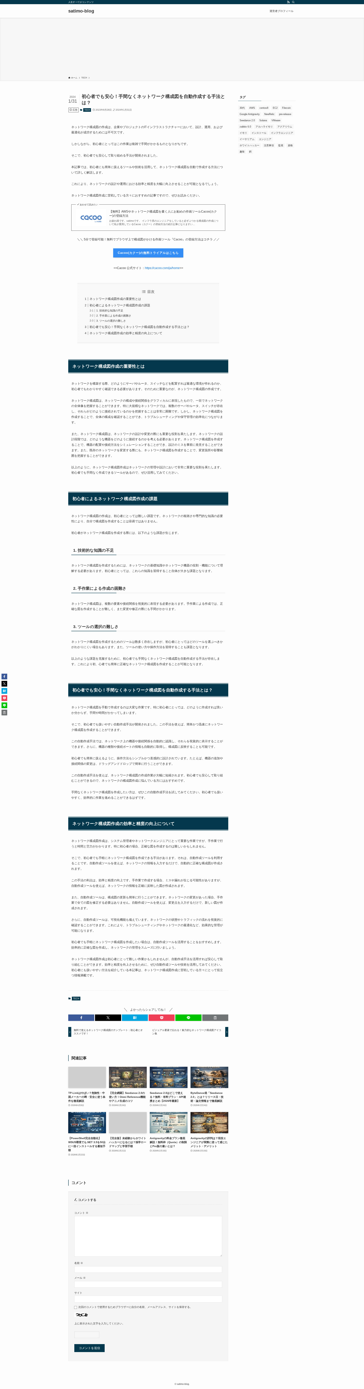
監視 (280, 145)
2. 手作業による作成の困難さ (113, 315)
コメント (81, 1212)
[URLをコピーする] (215, 1017)
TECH (87, 110)
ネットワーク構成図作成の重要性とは (115, 298)
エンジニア (265, 139)
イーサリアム (247, 139)
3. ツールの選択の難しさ (111, 320)
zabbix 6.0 (245, 126)
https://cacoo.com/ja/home (162, 268)
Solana (263, 120)
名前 (78, 1263)
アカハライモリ (264, 126)
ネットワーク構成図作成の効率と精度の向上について (125, 333)
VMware (275, 120)
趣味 (242, 151)
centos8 (264, 107)
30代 (242, 107)
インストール (259, 132)
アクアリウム (284, 126)
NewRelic (269, 114)
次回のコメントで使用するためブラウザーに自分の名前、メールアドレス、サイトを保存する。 (135, 1306)
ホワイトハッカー (249, 145)
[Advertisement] (182, 47)
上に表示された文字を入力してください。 (99, 1323)
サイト (78, 1292)
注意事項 (269, 145)
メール (80, 1277)
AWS (252, 107)
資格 (290, 145)
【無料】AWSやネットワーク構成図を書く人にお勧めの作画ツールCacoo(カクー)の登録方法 (163, 213)
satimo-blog (81, 11)
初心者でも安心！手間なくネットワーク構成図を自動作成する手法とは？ (139, 326)
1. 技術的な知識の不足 (109, 310)
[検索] (293, 2)
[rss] (288, 2)
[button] (81, 1017)
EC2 (275, 107)
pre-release (285, 114)
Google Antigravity (250, 114)
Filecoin (286, 107)
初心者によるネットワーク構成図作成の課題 (119, 305)
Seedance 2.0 (247, 120)
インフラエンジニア (282, 132)
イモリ (243, 132)
